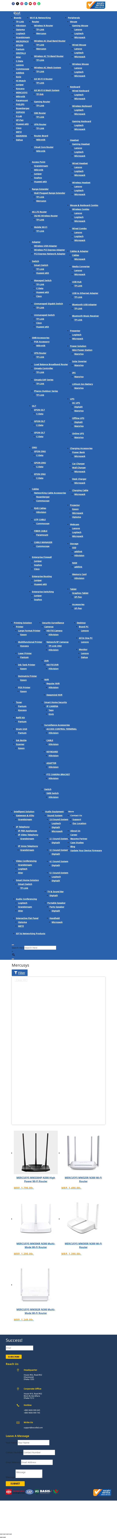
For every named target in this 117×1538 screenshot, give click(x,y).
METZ (19, 131)
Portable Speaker (56, 902)
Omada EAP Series (43, 379)
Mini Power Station (82, 350)
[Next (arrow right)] (4, 1537)
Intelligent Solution (24, 811)
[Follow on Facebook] (13, 3)
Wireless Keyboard (82, 106)
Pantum (20, 49)
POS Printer (24, 687)
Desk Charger (79, 478)
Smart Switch (41, 265)
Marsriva (78, 353)
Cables (35, 488)
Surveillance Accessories (57, 725)
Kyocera (20, 88)
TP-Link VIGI (55, 645)
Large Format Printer (29, 630)
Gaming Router (42, 101)
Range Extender (40, 189)
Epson (75, 509)
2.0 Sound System (59, 819)
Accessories (78, 604)
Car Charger (78, 463)
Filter (21, 973)
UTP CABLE (40, 519)
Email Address (13, 1462)
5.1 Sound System (59, 872)
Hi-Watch (21, 80)
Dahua (19, 139)
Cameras (48, 626)
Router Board (41, 135)
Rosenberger (22, 108)
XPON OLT (39, 432)
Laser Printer (25, 653)
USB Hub (77, 281)
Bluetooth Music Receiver (85, 315)
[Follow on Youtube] (30, 3)
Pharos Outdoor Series (46, 391)
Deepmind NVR (54, 694)
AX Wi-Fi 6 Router (43, 78)
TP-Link (20, 21)
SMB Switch (52, 793)
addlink (78, 551)
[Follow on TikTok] (34, 3)
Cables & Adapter (79, 251)
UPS (72, 398)
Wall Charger (79, 467)
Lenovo (20, 64)
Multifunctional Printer (30, 642)
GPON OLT (39, 421)
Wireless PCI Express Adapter (49, 249)
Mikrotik (20, 96)
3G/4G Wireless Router (46, 215)
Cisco (18, 128)
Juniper (20, 84)
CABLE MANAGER (43, 542)
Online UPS (78, 433)
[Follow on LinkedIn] (26, 3)
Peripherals (74, 17)
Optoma (20, 29)
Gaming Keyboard (81, 121)
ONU (34, 447)
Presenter (75, 330)
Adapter (36, 241)
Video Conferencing (26, 860)
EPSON (19, 45)
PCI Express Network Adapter (49, 253)
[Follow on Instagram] (21, 3)
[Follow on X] (17, 3)
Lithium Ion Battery (82, 384)
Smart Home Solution (27, 880)
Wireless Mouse (80, 64)
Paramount (22, 100)
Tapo (51, 710)
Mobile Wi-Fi (40, 227)
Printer (19, 626)
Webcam (74, 524)
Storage (74, 543)
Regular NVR (53, 683)
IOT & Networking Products (30, 933)
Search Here (18, 947)
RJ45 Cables (40, 508)
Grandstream (23, 37)
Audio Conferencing (26, 898)
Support (77, 819)
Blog (72, 846)
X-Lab (19, 116)
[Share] (7, 1534)
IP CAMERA (52, 706)
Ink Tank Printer (26, 664)
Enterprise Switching (43, 591)
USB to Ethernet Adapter (85, 293)
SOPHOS (20, 112)
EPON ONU (40, 474)
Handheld (55, 918)
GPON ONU (40, 462)
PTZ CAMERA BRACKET (58, 774)
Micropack (79, 37)
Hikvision (21, 25)
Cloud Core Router (43, 147)
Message (10, 1477)
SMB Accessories (40, 337)
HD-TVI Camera (54, 630)
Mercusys (41, 33)
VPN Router (40, 124)
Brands (17, 17)
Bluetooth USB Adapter (84, 304)
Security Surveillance (53, 622)
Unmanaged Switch (44, 315)
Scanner (20, 744)
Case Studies (77, 842)
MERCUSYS (21, 92)
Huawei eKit (22, 124)
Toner (19, 702)
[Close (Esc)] (10, 1534)
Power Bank (78, 452)
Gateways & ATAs (25, 815)
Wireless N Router (43, 25)
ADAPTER (51, 763)
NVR (46, 679)
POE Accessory (42, 341)
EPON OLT (39, 409)
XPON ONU (40, 451)
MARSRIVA (21, 135)
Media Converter (81, 266)
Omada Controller (43, 368)
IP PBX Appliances (27, 830)
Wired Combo (79, 228)
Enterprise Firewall (42, 557)
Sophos (38, 177)
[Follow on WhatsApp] (38, 3)
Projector (75, 505)
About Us (75, 830)
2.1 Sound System (59, 838)
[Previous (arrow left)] (1, 1537)
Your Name (11, 1442)
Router (35, 21)
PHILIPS (20, 104)
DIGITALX (21, 53)
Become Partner (78, 838)
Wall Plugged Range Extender (49, 193)
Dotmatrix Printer (27, 676)
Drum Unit (21, 728)
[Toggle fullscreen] (4, 1534)
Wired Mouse (79, 44)
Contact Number (14, 1452)
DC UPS (76, 402)
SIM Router (40, 113)
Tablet (73, 589)
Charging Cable (80, 490)
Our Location (79, 823)
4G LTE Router (39, 211)
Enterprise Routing (42, 576)
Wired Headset (80, 163)
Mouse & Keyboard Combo (84, 205)
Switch (35, 261)
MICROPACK (22, 41)
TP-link (40, 94)
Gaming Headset (81, 144)
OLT (34, 405)
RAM (74, 562)
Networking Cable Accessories (50, 492)
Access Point (38, 161)
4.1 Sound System (59, 861)
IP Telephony (23, 826)
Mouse (73, 21)
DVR (46, 660)
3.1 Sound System (59, 850)
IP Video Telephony (28, 834)
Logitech (20, 33)
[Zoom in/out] (1, 1534)
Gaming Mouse (80, 25)
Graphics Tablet (80, 593)
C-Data (19, 61)
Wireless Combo (80, 209)
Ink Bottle (21, 740)
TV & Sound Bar (55, 891)
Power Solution (78, 346)
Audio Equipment (54, 811)
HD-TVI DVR (52, 664)
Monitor (83, 649)
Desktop (81, 622)
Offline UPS (78, 418)
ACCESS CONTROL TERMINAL (61, 728)
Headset (74, 140)
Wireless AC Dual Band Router (50, 40)
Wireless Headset (81, 182)
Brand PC (84, 626)
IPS (74, 372)
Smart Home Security (55, 702)
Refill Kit (20, 717)
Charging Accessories (81, 448)
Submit (15, 1483)
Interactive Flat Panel (27, 918)
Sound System (54, 815)
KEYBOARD (52, 751)
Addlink (20, 72)
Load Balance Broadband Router (51, 364)
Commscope (22, 68)
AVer (18, 57)
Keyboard (75, 86)
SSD (74, 547)
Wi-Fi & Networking (40, 17)
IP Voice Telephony (28, 846)
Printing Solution (23, 622)
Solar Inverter (79, 361)
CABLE (49, 740)
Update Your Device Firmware (86, 850)
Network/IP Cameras (57, 642)
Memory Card (79, 574)
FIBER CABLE (40, 530)
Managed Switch (42, 280)
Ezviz (18, 76)
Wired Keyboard (80, 90)
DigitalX (78, 406)
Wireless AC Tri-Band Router (49, 56)
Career (73, 834)
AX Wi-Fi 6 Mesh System (46, 90)
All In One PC (86, 638)
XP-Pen (19, 120)
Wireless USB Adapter (45, 245)
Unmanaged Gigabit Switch (48, 303)
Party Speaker (57, 906)
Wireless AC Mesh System (47, 67)
